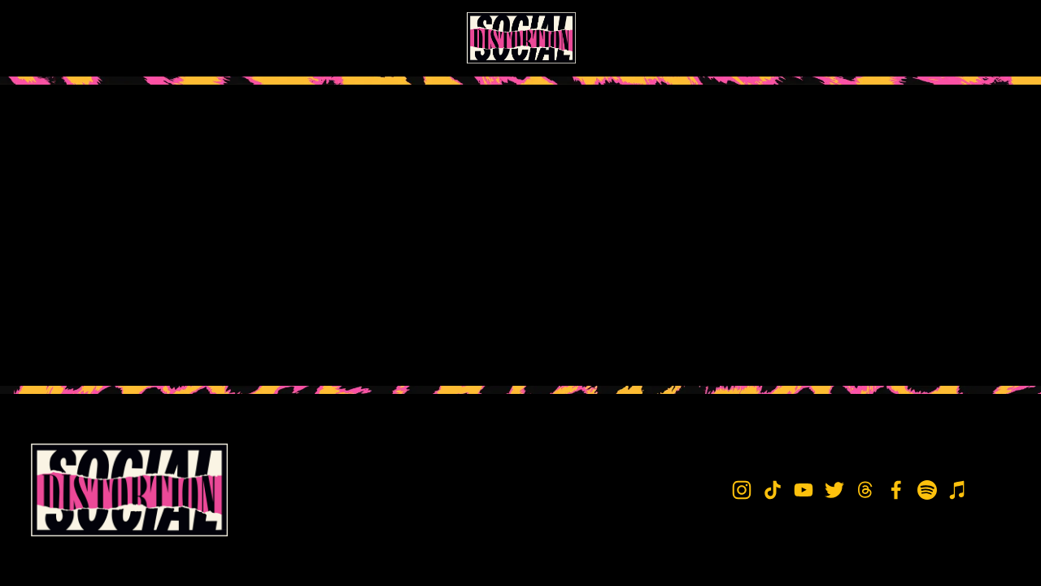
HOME (50, 38)
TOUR (100, 38)
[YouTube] (858, 38)
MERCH (152, 38)
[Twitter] (886, 38)
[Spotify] (973, 38)
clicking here (269, 223)
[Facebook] (944, 38)
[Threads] (916, 38)
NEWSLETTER (226, 38)
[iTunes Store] (1002, 38)
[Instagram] (800, 38)
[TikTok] (829, 38)
